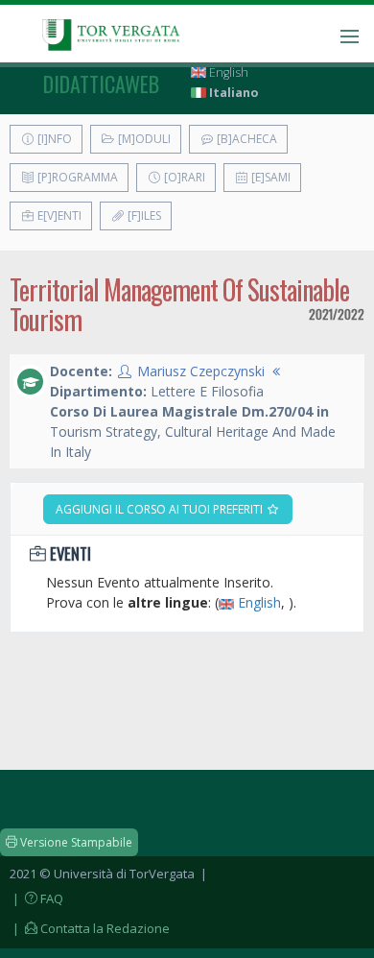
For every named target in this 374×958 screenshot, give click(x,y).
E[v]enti (58, 215)
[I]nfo (53, 139)
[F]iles (143, 215)
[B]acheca (245, 139)
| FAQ (36, 898)
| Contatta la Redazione (90, 928)
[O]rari (183, 177)
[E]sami (269, 177)
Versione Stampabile (74, 842)
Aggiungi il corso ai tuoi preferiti (161, 509)
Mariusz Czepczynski (201, 371)
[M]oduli (143, 139)
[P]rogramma (76, 177)
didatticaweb (101, 83)
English (227, 72)
